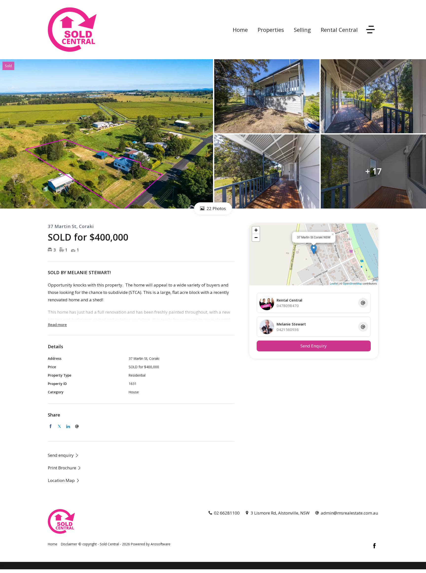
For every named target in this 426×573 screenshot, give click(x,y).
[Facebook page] (374, 546)
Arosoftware (160, 544)
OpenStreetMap (352, 283)
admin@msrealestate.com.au (349, 513)
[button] (64, 467)
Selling (302, 29)
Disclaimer (69, 544)
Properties (271, 29)
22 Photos (216, 208)
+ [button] (256, 230)
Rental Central (339, 29)
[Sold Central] (72, 29)
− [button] (256, 237)
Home (240, 29)
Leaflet (334, 283)
